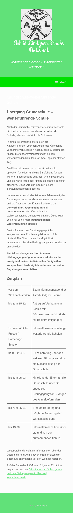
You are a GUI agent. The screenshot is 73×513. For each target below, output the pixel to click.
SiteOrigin (42, 505)
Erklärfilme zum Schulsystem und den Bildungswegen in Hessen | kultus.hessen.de (34, 473)
